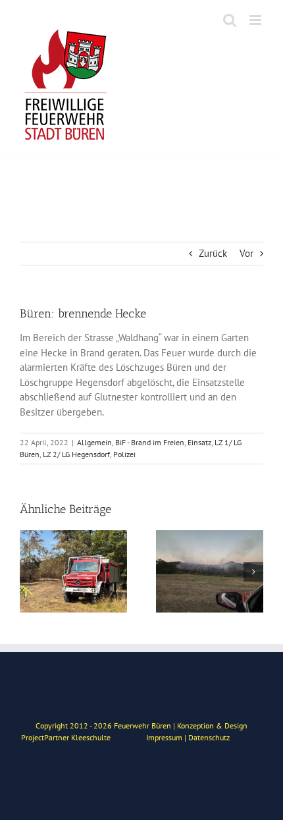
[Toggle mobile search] (229, 20)
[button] (29, 572)
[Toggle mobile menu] (256, 20)
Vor (246, 253)
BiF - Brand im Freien (149, 442)
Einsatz (199, 442)
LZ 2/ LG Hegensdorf (76, 454)
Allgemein (94, 442)
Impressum (164, 737)
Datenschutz (209, 737)
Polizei (124, 454)
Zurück (213, 253)
